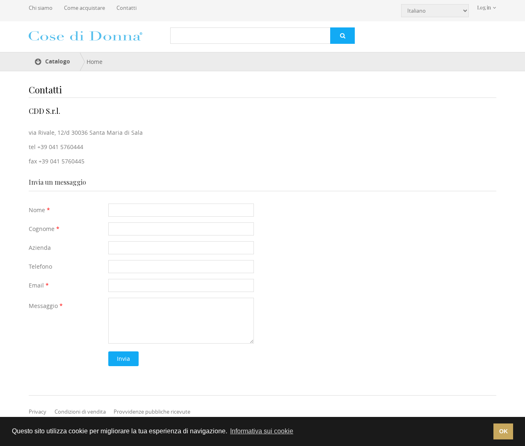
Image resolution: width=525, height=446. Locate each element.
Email (39, 285)
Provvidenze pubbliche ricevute (152, 411)
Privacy (37, 411)
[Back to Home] (87, 35)
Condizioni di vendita (80, 411)
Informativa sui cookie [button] (261, 431)
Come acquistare (84, 7)
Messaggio (46, 306)
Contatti (126, 7)
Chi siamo (40, 7)
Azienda (40, 247)
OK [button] (503, 431)
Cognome (44, 229)
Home (95, 62)
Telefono (40, 266)
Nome (39, 210)
